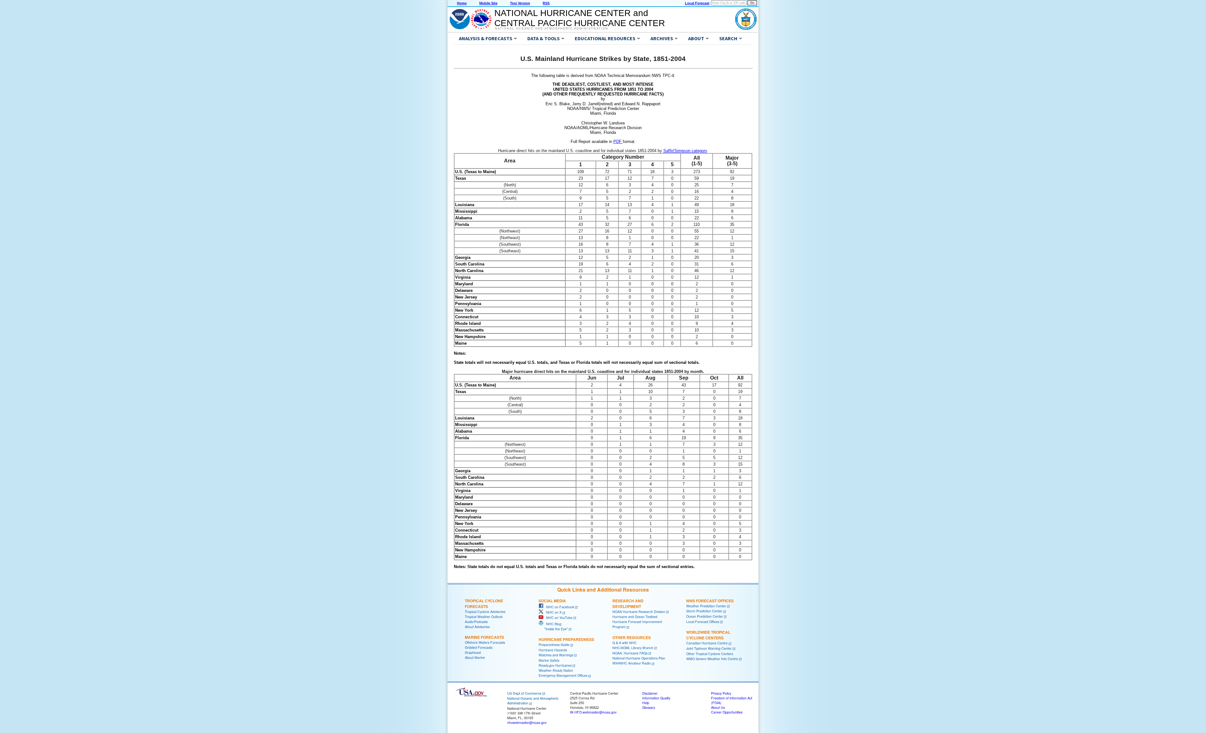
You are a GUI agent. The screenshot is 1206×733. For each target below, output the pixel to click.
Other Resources (631, 637)
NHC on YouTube (558, 617)
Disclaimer (650, 693)
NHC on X (552, 612)
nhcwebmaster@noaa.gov (526, 722)
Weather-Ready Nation (556, 670)
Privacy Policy (721, 693)
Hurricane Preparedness (566, 639)
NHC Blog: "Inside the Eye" (553, 626)
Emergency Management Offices (563, 675)
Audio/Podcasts (476, 621)
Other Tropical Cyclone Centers (709, 653)
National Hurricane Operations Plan (638, 658)
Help (645, 702)
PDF (618, 141)
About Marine (475, 657)
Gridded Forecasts (478, 647)
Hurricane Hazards (553, 650)
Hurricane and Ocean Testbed (634, 616)
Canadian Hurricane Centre (707, 643)
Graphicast (473, 652)
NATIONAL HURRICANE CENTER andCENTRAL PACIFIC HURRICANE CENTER (579, 18)
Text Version (520, 3)
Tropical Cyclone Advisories (485, 611)
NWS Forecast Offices (710, 601)
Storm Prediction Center (704, 611)
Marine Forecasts (484, 637)
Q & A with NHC (624, 642)
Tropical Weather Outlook (484, 616)
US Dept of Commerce (524, 693)
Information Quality (656, 698)
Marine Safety (549, 660)
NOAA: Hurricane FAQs (630, 653)
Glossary (648, 707)
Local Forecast (697, 3)
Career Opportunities (726, 712)
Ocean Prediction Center (704, 616)
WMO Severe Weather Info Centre (712, 658)
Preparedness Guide (554, 644)
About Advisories (477, 626)
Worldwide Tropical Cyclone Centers (708, 635)
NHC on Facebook (558, 606)
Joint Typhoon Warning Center (709, 648)
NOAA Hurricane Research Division (638, 611)
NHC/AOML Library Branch (632, 647)
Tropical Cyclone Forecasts (484, 603)
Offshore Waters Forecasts (485, 642)
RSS (546, 3)
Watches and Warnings (556, 655)
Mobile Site (488, 3)
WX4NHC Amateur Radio (631, 663)
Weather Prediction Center (706, 606)
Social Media (552, 601)
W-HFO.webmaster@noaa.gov (593, 712)
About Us (718, 707)
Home (462, 3)
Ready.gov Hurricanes (555, 665)
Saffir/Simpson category (685, 150)
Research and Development (628, 603)
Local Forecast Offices (702, 621)
